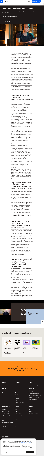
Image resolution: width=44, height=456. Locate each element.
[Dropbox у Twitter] (3, 431)
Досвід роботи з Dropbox (6, 4)
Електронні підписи (33, 399)
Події (16, 411)
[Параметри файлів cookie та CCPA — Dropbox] (18, 446)
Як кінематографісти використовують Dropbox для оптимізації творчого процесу (7, 350)
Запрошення (17, 420)
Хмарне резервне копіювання (35, 395)
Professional (17, 386)
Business (17, 388)
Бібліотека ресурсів (19, 415)
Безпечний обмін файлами (34, 393)
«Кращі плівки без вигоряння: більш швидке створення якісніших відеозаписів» (21, 85)
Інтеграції (4, 390)
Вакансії (30, 411)
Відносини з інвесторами (34, 413)
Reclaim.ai (17, 394)
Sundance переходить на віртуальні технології (35, 349)
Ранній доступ (4, 397)
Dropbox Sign (18, 396)
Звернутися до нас (5, 411)
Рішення (3, 394)
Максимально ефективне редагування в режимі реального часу (26, 350)
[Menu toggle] (42, 1)
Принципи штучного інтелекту (8, 422)
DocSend (17, 398)
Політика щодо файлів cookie (7, 417)
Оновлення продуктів (19, 402)
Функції (3, 392)
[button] (22, 173)
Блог (16, 409)
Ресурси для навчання (6, 426)
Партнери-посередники (20, 422)
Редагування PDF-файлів (34, 397)
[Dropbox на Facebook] (5, 431)
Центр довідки (4, 409)
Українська (5, 436)
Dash (16, 392)
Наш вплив (31, 415)
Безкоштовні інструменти (7, 401)
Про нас (30, 409)
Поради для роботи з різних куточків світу (17, 348)
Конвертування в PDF (33, 401)
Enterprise (17, 390)
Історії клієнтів (18, 413)
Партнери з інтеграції (19, 424)
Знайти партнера (18, 426)
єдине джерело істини (18, 250)
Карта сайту (4, 424)
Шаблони (3, 399)
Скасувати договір (5, 413)
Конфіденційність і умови (7, 415)
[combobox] (39, 4)
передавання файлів (23, 235)
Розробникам (17, 417)
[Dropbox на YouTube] (8, 431)
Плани (16, 400)
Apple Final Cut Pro (19, 170)
